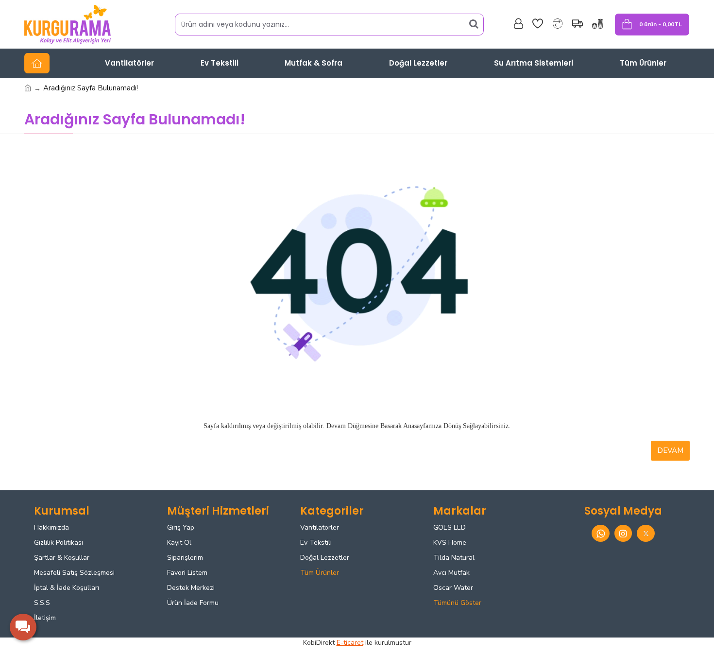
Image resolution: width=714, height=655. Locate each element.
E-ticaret (350, 642)
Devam (670, 450)
